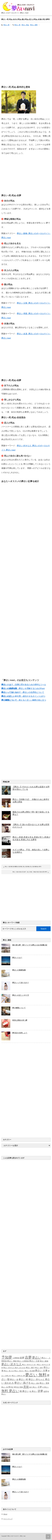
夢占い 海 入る (9, 1371)
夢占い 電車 (44, 1383)
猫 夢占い (24, 1391)
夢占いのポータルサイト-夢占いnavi (17, 1536)
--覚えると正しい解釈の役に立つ (23, 700)
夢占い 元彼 (34, 1361)
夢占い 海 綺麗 (30, 1371)
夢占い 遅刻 (35, 1383)
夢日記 (11, 1387)
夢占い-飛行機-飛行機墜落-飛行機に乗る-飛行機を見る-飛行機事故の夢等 (23, 866)
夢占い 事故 (12, 1361)
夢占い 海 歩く (19, 1371)
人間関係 (16, 1358)
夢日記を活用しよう (19, 1033)
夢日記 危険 (18, 1387)
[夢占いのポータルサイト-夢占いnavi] (19, 8)
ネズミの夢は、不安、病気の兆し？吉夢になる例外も (30, 851)
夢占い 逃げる (22, 1382)
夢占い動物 (44, 1361)
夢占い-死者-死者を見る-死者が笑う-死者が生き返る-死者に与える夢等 (31, 838)
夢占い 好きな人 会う (29, 1364)
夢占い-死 (6, 25)
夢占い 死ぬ (25, 25)
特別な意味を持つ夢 (19, 1020)
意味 (26, 1386)
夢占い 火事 (41, 1370)
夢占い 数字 (30, 1368)
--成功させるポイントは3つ (23, 696)
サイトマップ (7, 1519)
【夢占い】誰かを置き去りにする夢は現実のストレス (30, 825)
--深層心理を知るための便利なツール (23, 684)
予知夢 (6, 1357)
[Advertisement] (26, 58)
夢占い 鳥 (4, 1387)
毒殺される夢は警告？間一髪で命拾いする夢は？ (30, 813)
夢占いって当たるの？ (20, 983)
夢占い (36, 1357)
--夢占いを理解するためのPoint (23, 688)
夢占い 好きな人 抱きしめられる (14, 1367)
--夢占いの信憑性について (22, 692)
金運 (45, 1391)
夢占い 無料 (34, 25)
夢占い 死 (17, 25)
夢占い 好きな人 (11, 1364)
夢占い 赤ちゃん (37, 1379)
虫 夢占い (33, 1391)
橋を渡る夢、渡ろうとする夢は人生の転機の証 (29, 945)
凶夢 (22, 1357)
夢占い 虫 (14, 1379)
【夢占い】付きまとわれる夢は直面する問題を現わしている (30, 788)
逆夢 (40, 1391)
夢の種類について (19, 1008)
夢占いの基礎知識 (19, 970)
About (5, 1514)
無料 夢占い (10, 1391)
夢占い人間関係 (23, 1361)
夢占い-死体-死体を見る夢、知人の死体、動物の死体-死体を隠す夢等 (30, 872)
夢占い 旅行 (39, 1367)
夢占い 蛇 (23, 1379)
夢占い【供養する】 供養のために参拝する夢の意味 (30, 800)
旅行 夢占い (33, 1387)
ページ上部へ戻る (48, 1536)
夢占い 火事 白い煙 (18, 1375)
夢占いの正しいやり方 (20, 995)
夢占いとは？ (17, 958)
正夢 (40, 1387)
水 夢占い (45, 1387)
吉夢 (28, 1357)
